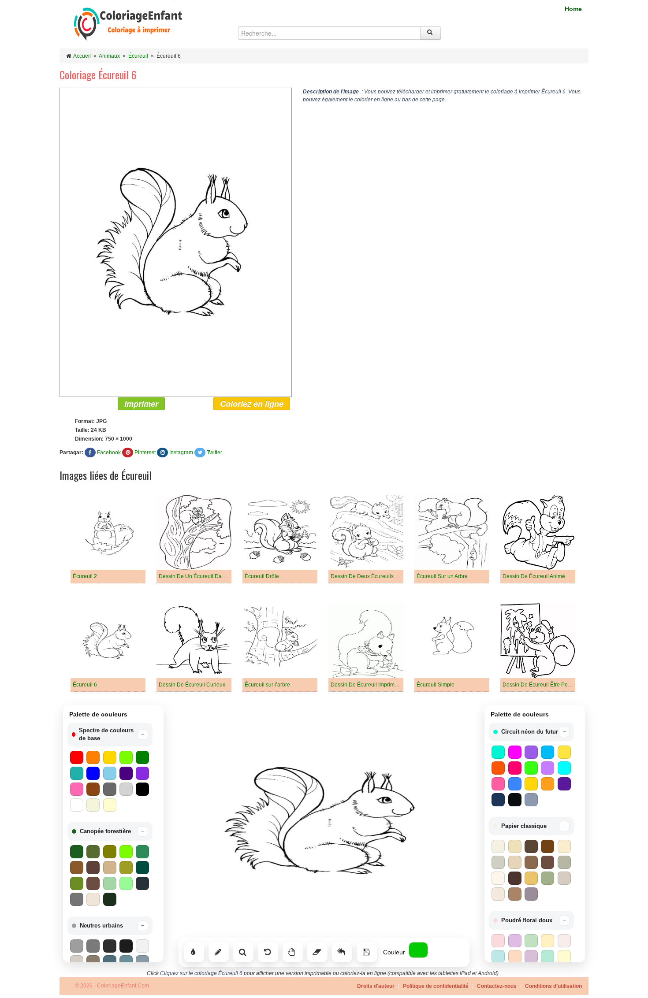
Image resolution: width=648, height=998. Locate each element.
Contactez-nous (497, 986)
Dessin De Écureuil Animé (534, 576)
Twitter (214, 452)
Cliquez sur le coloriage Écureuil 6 (201, 973)
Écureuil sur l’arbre (267, 685)
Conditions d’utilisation (553, 986)
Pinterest (145, 452)
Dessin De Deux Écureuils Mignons (373, 576)
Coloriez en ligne (251, 403)
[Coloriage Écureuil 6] (176, 242)
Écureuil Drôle (262, 576)
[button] (110, 734)
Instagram (181, 452)
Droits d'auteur (376, 986)
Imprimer (141, 403)
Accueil (82, 56)
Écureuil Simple (435, 685)
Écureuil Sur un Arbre (442, 576)
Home (573, 8)
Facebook (109, 452)
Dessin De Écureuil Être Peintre (540, 685)
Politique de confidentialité (436, 986)
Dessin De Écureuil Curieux (192, 685)
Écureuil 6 (85, 685)
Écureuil (138, 56)
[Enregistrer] (367, 952)
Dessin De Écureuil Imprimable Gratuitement (384, 685)
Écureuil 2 (85, 576)
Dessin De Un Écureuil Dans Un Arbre (204, 576)
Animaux (109, 56)
